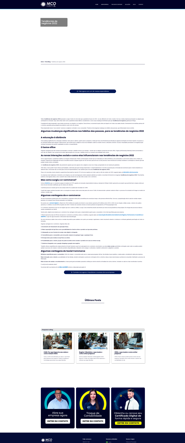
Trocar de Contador (116, 4)
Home (96, 4)
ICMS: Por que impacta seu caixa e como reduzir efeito (56, 353)
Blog (134, 4)
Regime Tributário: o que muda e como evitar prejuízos (90, 353)
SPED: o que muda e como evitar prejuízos (126, 353)
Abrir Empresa (104, 4)
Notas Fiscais (137, 348)
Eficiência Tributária (100, 348)
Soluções (127, 4)
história (47, 183)
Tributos (67, 348)
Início (42, 61)
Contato (141, 4)
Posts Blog (47, 61)
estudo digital (54, 203)
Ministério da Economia (130, 172)
